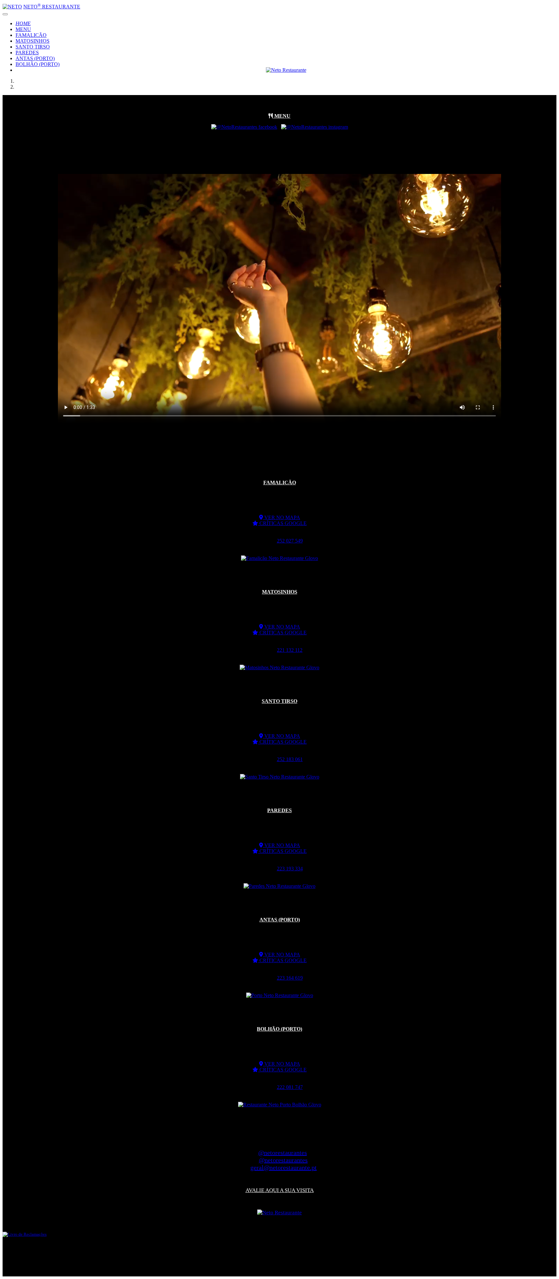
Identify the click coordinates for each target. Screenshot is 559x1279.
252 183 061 (290, 759)
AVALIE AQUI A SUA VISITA (280, 1190)
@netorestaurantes (282, 1152)
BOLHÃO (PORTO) (38, 64)
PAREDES (27, 52)
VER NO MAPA (281, 517)
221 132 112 (289, 650)
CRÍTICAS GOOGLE (282, 523)
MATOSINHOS (32, 41)
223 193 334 (290, 868)
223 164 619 (290, 978)
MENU (23, 29)
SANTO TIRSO (33, 46)
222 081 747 (290, 1087)
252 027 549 (290, 540)
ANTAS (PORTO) (35, 58)
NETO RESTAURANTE (51, 6)
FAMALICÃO (31, 35)
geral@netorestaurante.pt (283, 1167)
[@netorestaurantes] (244, 127)
